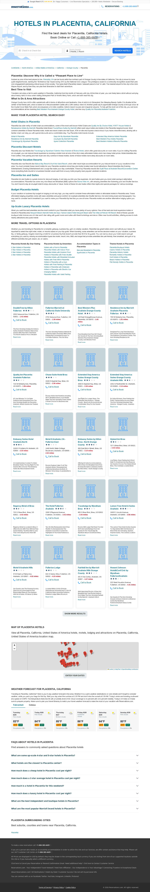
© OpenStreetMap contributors (129, 669)
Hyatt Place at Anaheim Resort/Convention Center (119, 169)
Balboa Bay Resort (42, 164)
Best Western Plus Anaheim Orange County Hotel (55, 109)
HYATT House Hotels (121, 126)
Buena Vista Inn (83, 182)
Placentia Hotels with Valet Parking (57, 274)
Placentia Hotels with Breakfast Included (59, 257)
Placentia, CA (48, 79)
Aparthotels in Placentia (86, 253)
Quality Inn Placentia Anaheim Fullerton (100, 109)
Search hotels (122, 51)
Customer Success (66, 872)
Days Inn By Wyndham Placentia (66, 136)
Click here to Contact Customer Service (99, 863)
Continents (15, 68)
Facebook (37, 876)
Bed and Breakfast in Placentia (88, 250)
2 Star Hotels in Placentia (20, 255)
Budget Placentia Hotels (25, 189)
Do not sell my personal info (86, 872)
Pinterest (75, 876)
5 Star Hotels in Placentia (20, 247)
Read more (17, 337)
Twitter (44, 876)
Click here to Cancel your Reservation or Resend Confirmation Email (37, 863)
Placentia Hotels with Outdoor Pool (57, 252)
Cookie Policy (71, 887)
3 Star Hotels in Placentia (20, 252)
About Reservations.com (20, 872)
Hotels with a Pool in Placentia (55, 247)
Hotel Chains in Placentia (25, 121)
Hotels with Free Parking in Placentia (58, 264)
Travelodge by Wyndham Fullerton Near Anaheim (53, 151)
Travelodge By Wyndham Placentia (24, 141)
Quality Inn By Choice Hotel (101, 126)
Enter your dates (75, 676)
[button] (69, 650)
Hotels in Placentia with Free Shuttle (58, 255)
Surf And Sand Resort (59, 164)
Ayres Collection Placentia (64, 141)
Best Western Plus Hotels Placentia (109, 139)
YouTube (51, 876)
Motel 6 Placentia (17, 136)
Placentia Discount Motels (26, 147)
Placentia (14, 832)
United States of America (44, 68)
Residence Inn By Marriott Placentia (24, 139)
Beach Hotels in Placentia (119, 260)
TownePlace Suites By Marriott (64, 128)
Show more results (75, 614)
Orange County (72, 68)
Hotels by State (51, 872)
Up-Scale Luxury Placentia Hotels (30, 206)
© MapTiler (117, 669)
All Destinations (38, 872)
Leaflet (111, 669)
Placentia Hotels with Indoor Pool (56, 250)
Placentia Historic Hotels (119, 252)
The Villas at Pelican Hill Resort (104, 213)
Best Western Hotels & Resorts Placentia (111, 141)
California (60, 68)
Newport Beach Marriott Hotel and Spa (45, 213)
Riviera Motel (79, 151)
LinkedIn (67, 876)
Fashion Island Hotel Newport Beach (75, 213)
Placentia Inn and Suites (25, 175)
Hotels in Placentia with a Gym (55, 262)
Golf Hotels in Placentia (119, 257)
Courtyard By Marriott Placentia (65, 139)
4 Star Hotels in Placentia (20, 250)
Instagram (59, 876)
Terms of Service (45, 887)
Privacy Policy (58, 887)
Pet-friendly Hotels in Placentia (121, 262)
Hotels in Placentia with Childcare (56, 267)
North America (27, 68)
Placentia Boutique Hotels (119, 247)
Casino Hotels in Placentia (120, 250)
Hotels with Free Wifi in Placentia (56, 260)
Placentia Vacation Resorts (26, 159)
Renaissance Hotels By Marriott (23, 128)
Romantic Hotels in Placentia (120, 255)
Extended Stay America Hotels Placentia (111, 136)
